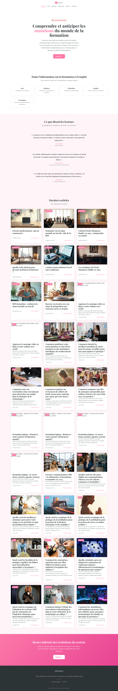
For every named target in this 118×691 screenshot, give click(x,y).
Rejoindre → (59, 657)
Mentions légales (56, 681)
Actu (48, 6)
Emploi (67, 6)
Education (61, 6)
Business (54, 6)
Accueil (43, 6)
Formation (74, 6)
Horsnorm (59, 671)
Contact (64, 681)
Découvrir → (59, 56)
